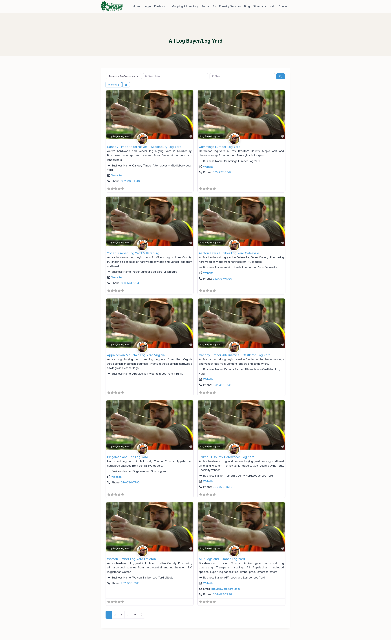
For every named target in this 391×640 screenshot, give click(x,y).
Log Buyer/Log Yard (119, 136)
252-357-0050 (222, 278)
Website (116, 175)
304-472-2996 (222, 594)
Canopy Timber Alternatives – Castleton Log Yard (234, 355)
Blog (247, 6)
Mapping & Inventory (185, 6)
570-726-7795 (130, 482)
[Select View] (126, 84)
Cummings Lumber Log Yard (219, 147)
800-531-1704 (130, 283)
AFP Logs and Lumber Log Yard (222, 559)
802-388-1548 (130, 181)
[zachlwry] (150, 139)
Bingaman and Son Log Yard (127, 457)
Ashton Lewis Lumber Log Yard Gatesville (229, 253)
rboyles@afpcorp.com (225, 588)
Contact (284, 6)
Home (136, 6)
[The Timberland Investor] (112, 6)
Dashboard (161, 6)
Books (205, 6)
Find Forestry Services (227, 6)
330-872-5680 (222, 486)
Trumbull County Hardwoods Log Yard (226, 457)
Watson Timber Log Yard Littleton (131, 559)
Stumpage (259, 6)
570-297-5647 (222, 172)
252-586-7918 (130, 583)
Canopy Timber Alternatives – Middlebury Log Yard (144, 147)
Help (272, 6)
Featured (113, 84)
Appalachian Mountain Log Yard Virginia (136, 355)
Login (147, 6)
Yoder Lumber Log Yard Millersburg (133, 253)
